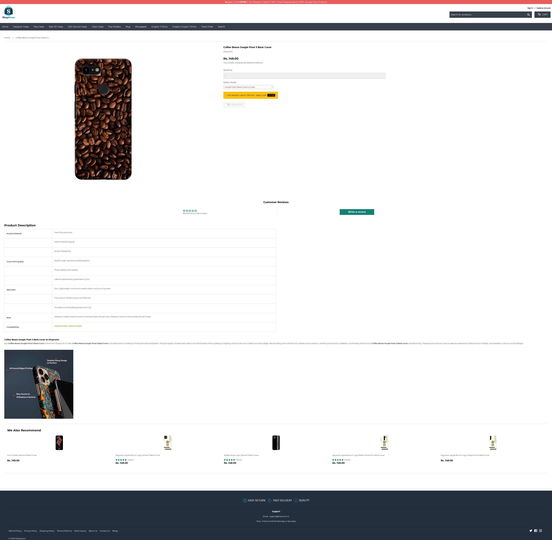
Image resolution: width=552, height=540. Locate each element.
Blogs (115, 531)
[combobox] (248, 87)
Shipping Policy (47, 531)
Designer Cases (21, 26)
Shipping (239, 63)
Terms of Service (64, 531)
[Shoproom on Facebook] (535, 531)
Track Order (207, 26)
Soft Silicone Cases (77, 26)
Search (221, 26)
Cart (545, 14)
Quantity (227, 70)
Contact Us (105, 531)
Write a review (357, 212)
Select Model (229, 82)
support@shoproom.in (279, 516)
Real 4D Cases (56, 26)
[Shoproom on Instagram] (540, 531)
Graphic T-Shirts (159, 26)
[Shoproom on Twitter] (530, 531)
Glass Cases (97, 26)
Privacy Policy (30, 531)
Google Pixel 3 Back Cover (68, 326)
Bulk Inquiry (80, 531)
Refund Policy (15, 531)
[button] (121, 460)
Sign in (530, 8)
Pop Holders (114, 26)
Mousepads (140, 26)
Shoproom (20, 538)
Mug (128, 26)
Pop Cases (39, 26)
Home (5, 26)
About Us (93, 531)
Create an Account (544, 8)
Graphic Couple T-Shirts (184, 26)
